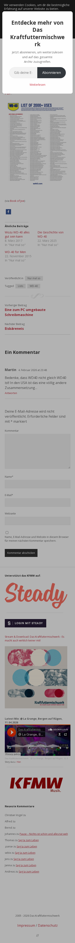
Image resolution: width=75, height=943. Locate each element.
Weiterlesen (37, 85)
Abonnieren (51, 72)
